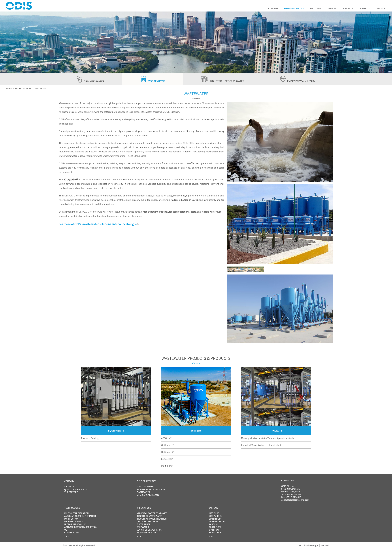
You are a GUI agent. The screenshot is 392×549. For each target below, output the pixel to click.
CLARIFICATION (71, 532)
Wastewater (40, 88)
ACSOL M (213, 524)
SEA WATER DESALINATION (149, 529)
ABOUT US (69, 486)
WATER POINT (215, 518)
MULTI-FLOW (215, 527)
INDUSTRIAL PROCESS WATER (151, 489)
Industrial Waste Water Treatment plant (261, 445)
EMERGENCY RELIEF (146, 532)
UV (65, 529)
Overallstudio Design (308, 545)
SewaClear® (167, 459)
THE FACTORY (71, 492)
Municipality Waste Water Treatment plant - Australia (267, 438)
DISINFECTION (71, 518)
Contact (380, 8)
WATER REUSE (143, 524)
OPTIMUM (214, 529)
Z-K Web (325, 545)
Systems (332, 8)
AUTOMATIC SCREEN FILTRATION (80, 515)
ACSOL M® (166, 438)
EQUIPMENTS (116, 430)
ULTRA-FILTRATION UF (75, 524)
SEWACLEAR (215, 532)
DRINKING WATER (145, 486)
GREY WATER (143, 527)
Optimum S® (167, 452)
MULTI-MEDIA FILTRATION (76, 513)
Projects (365, 8)
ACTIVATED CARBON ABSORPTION (80, 527)
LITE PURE (214, 513)
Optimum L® (167, 445)
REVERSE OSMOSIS (73, 521)
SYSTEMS (196, 430)
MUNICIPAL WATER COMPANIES (152, 513)
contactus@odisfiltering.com (295, 499)
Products (348, 8)
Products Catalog (90, 438)
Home (8, 88)
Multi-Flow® (167, 465)
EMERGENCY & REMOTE (148, 494)
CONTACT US (287, 480)
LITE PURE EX (215, 515)
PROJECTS (276, 430)
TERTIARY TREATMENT (147, 521)
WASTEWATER (143, 492)
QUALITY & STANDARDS (75, 489)
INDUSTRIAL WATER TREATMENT (152, 518)
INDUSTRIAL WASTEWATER (149, 515)
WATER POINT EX (217, 521)
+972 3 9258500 (293, 494)
